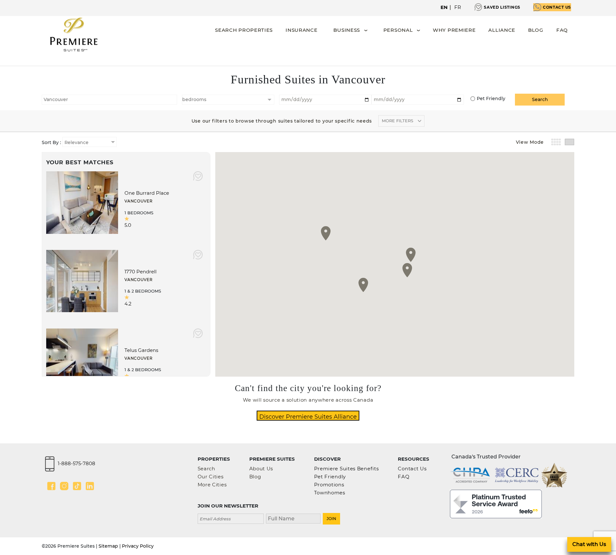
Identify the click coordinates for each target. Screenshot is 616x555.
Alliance (501, 30)
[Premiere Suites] (74, 34)
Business (346, 30)
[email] (231, 518)
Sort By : (52, 142)
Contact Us (557, 7)
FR (457, 7)
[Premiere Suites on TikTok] (77, 486)
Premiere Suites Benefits (346, 468)
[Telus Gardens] (82, 359)
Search (206, 468)
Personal (398, 30)
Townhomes (329, 493)
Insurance (301, 30)
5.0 (127, 225)
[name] (293, 518)
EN (444, 7)
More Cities (212, 485)
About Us (261, 468)
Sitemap (108, 546)
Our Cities (211, 477)
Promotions (329, 485)
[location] (109, 99)
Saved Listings (502, 7)
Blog (535, 30)
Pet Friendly (491, 98)
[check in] (325, 99)
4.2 (128, 304)
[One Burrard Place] (82, 202)
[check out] (418, 99)
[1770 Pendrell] (82, 281)
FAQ (562, 30)
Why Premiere (454, 30)
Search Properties (244, 30)
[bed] (228, 100)
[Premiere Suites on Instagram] (64, 486)
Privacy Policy (138, 546)
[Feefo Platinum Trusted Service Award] (496, 503)
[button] (363, 285)
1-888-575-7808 (76, 463)
